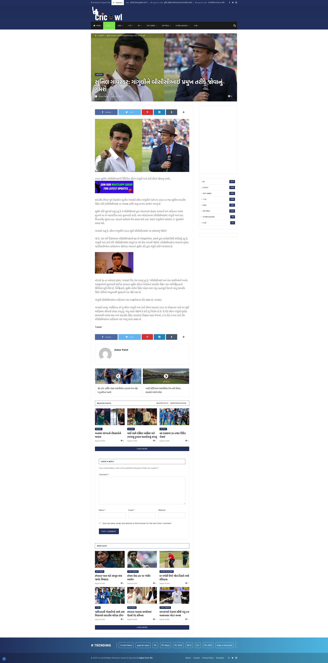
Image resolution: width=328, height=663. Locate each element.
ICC (174, 645)
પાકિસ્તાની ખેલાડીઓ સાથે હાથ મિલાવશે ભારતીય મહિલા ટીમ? (110, 613)
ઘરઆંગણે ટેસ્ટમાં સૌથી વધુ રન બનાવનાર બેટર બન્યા (222, 3)
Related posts (162, 403)
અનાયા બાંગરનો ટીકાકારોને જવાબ (108, 435)
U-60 (204, 223)
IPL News (142, 645)
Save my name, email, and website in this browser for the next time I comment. (137, 523)
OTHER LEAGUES (167, 571)
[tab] (162, 403)
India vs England (236, 645)
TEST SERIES (133, 571)
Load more (142, 449)
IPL (204, 182)
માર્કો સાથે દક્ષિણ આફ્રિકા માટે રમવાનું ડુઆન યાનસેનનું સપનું (142, 435)
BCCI (166, 645)
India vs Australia (201, 645)
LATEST (101, 35)
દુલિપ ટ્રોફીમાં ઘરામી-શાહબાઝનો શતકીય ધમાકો (139, 3)
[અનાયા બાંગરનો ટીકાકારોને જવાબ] (110, 416)
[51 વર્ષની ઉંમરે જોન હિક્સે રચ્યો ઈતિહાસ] (174, 559)
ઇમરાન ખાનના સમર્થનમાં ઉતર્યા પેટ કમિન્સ (139, 613)
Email (131, 510)
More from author (178, 403)
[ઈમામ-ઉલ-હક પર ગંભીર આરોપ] (142, 559)
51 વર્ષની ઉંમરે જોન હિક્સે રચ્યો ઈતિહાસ (174, 577)
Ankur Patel (121, 350)
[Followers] (233, 2)
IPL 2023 (185, 645)
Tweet (98, 327)
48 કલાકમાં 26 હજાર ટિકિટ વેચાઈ (173, 435)
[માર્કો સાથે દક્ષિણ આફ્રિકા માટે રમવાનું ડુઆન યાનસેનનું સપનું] (142, 416)
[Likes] (229, 2)
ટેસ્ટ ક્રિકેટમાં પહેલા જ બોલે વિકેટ (180, 3)
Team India (219, 645)
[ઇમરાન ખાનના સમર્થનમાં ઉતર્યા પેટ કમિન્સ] (142, 595)
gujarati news (120, 645)
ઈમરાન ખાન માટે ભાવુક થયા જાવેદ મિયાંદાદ (108, 577)
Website (162, 510)
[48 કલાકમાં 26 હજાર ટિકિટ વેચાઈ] (174, 416)
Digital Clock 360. (146, 657)
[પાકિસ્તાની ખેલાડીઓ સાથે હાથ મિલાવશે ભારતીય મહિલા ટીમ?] (110, 595)
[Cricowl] (107, 13)
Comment (104, 474)
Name (102, 510)
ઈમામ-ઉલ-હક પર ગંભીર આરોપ (139, 577)
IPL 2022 (155, 645)
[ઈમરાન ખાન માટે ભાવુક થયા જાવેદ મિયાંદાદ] (110, 559)
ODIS (204, 205)
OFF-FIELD (99, 571)
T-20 (98, 608)
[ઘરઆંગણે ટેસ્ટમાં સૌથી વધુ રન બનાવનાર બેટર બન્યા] (174, 595)
